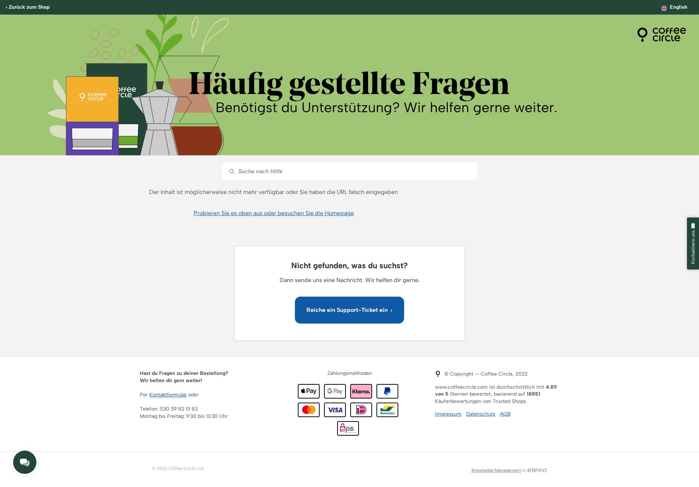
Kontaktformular (168, 395)
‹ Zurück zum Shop (28, 7)
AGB (505, 414)
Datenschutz (480, 414)
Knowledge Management (496, 470)
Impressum (448, 414)
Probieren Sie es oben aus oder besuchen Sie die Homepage (274, 213)
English (678, 7)
